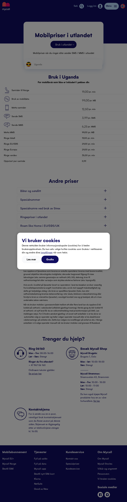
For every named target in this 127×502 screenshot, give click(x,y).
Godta (50, 259)
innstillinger (47, 252)
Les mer (31, 259)
